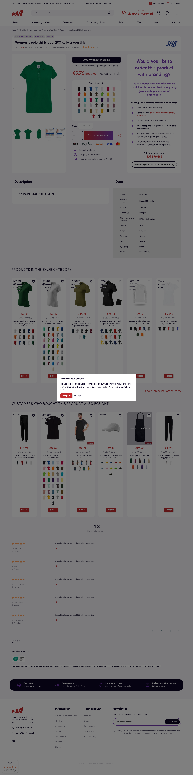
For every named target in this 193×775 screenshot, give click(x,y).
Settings (77, 395)
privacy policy (101, 387)
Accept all (66, 395)
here (62, 389)
